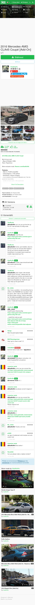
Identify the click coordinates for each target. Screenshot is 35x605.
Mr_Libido (11, 288)
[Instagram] (17, 68)
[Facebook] (13, 68)
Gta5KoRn (14, 66)
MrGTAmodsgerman (14, 339)
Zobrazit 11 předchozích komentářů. (17, 218)
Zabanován (17, 347)
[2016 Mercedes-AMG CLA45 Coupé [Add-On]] (17, 115)
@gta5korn (27, 350)
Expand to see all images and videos (17, 142)
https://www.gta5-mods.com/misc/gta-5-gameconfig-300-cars (20, 237)
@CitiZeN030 (11, 358)
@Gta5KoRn (11, 224)
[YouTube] (19, 68)
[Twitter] (15, 68)
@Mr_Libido (11, 309)
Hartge (10, 331)
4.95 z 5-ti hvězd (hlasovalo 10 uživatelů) (10, 151)
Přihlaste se (21, 461)
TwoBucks (11, 222)
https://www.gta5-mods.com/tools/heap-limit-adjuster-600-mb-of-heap (20, 320)
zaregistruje (5, 463)
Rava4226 (10, 452)
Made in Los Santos (6, 599)
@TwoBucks (11, 235)
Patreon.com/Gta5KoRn (22, 166)
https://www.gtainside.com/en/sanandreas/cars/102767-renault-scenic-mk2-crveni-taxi (20, 401)
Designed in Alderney (7, 597)
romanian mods (12, 366)
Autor (16, 233)
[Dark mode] (30, 2)
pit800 (9, 433)
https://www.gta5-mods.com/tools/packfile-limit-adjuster (19, 323)
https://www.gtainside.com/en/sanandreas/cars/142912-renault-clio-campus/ (20, 371)
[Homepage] (11, 68)
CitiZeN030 (11, 348)
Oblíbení (16, 147)
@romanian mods (13, 380)
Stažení (6, 147)
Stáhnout (18, 57)
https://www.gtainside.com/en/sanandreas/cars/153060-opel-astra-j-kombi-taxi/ (20, 416)
